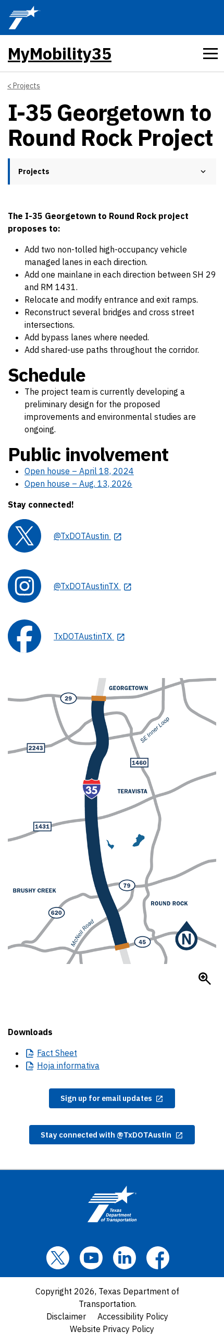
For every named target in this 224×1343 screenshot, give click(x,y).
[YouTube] (91, 1257)
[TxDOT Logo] (24, 17)
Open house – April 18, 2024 (79, 471)
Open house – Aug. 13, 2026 (78, 483)
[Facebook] (157, 1257)
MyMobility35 (59, 53)
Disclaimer (66, 1316)
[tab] (210, 53)
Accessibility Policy (132, 1316)
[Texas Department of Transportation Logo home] (112, 1203)
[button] (203, 171)
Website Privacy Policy (112, 1329)
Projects (26, 85)
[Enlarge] (204, 978)
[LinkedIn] (124, 1257)
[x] (57, 1257)
